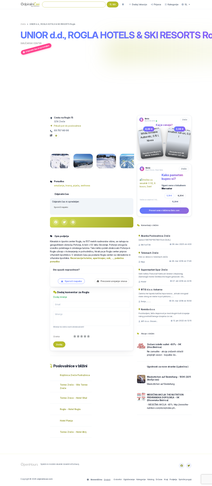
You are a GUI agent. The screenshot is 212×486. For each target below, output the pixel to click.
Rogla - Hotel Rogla (70, 409)
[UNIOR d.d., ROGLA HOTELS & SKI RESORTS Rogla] (60, 160)
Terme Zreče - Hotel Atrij (73, 432)
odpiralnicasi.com (45, 479)
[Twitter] (189, 465)
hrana (68, 185)
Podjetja (173, 479)
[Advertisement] (106, 85)
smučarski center (31, 43)
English (107, 479)
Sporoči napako (61, 207)
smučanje (59, 185)
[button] (186, 4)
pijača (76, 185)
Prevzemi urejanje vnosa (113, 281)
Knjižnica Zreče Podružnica (75, 375)
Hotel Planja (66, 420)
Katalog (150, 479)
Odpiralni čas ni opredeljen (37, 48)
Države (159, 479)
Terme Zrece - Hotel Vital (73, 398)
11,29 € (175, 201)
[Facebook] (181, 465)
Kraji (166, 479)
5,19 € (169, 195)
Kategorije (141, 479)
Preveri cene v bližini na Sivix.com (164, 210)
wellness (85, 185)
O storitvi (118, 479)
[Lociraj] (123, 4)
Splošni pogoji (185, 479)
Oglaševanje (129, 479)
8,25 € (181, 195)
